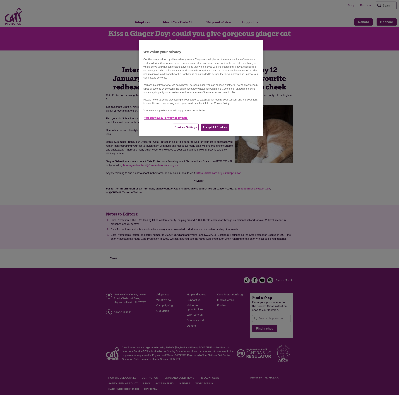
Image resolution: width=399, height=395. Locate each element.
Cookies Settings (186, 127)
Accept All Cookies (215, 127)
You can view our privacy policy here (165, 118)
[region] (201, 88)
